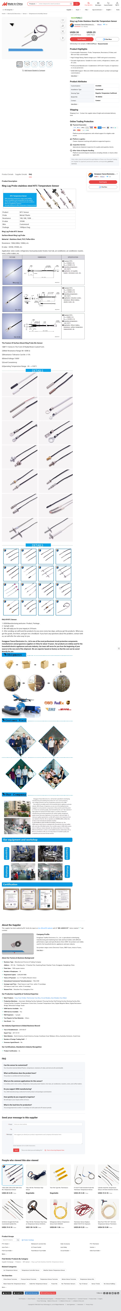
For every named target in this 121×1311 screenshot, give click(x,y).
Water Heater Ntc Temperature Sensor (14, 1284)
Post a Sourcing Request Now (54, 1150)
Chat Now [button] (108, 39)
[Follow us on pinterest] (115, 1293)
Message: (9, 1134)
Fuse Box (37, 998)
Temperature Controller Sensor (30, 1270)
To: (11, 1129)
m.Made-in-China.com (65, 1301)
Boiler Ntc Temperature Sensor (38, 1284)
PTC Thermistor (94, 1244)
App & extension (97, 10)
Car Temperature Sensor (10, 1270)
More (3, 1287)
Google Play (18, 1293)
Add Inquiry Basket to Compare (34, 70)
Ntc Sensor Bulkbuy (109, 1284)
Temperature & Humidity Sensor (38, 13)
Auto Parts (5, 1247)
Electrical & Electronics (14, 13)
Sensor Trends (96, 1284)
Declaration (80, 1304)
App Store (7, 1293)
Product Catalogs (28, 1240)
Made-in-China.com (52, 1301)
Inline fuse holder (95, 1251)
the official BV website (45, 928)
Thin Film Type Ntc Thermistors (59, 1188)
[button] (71, 4)
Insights (100, 1298)
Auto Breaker (55, 998)
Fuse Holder (22, 998)
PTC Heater (5, 1244)
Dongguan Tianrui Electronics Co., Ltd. (84, 24)
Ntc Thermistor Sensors (68, 1284)
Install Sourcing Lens (49, 1293)
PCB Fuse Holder (7, 1251)
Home (3, 13)
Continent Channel (82, 1298)
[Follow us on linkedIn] (118, 1293)
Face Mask (63, 998)
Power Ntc (54, 1284)
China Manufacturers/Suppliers (45, 1298)
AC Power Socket (36, 1247)
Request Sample (103, 43)
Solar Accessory (65, 1244)
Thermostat (30, 998)
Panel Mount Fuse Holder (38, 1251)
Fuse (16, 998)
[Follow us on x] (107, 1293)
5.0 (96, 176)
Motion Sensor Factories (69, 1279)
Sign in (117, 5)
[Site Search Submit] (76, 4)
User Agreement (71, 1304)
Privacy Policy (89, 1304)
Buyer (77, 10)
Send (16, 1150)
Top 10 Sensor (83, 1284)
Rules (117, 10)
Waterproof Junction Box (38, 1244)
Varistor (92, 1247)
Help (86, 10)
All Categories (8, 10)
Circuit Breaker (45, 998)
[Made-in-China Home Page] (12, 4)
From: (10, 1124)
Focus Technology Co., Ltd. (47, 1304)
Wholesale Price (72, 1298)
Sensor (25, 13)
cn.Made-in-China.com (78, 1301)
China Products (31, 1298)
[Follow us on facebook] (104, 1293)
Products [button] (32, 4)
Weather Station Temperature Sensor (54, 1270)
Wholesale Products (60, 1298)
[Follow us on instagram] (110, 1293)
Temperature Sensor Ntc (87, 1279)
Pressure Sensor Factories (28, 1279)
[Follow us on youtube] (113, 1293)
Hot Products (22, 1298)
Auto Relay (63, 1247)
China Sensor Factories (10, 1279)
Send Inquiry (82, 39)
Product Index (92, 1298)
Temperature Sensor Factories (49, 1279)
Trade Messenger (32, 1293)
